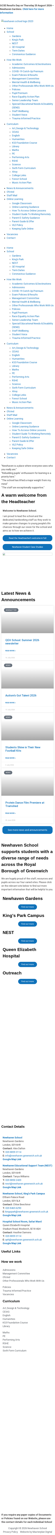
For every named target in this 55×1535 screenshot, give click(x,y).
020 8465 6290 (13, 1208)
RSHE (15, 160)
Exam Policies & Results (25, 75)
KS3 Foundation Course (24, 142)
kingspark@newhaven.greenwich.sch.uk (26, 1211)
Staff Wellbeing (20, 111)
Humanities (18, 139)
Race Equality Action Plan (25, 96)
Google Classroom (22, 203)
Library (15, 146)
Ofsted (10, 191)
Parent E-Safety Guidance (26, 217)
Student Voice (19, 114)
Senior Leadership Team (25, 100)
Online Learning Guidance (25, 207)
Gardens (16, 36)
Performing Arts (20, 157)
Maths (15, 150)
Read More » (10, 651)
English (16, 135)
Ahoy (14, 171)
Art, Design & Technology (25, 128)
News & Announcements (20, 188)
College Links (19, 175)
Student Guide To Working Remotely (31, 214)
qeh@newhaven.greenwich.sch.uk (23, 1239)
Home (10, 28)
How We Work (14, 59)
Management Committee (25, 78)
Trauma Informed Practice (26, 118)
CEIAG (15, 131)
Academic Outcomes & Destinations (31, 64)
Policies (16, 89)
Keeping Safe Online (23, 228)
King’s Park (18, 39)
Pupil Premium (20, 93)
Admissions (18, 67)
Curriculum (12, 124)
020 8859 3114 (13, 1152)
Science (16, 164)
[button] (27, 243)
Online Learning (15, 199)
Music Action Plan (21, 182)
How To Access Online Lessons (29, 210)
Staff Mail (12, 195)
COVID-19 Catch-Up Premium (27, 71)
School (10, 31)
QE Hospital (18, 47)
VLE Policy (17, 225)
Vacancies (12, 234)
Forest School (19, 179)
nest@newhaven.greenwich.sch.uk (24, 1183)
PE (13, 153)
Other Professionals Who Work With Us (33, 85)
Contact (11, 237)
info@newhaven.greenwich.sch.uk (23, 1155)
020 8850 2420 (13, 1180)
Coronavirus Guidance (24, 54)
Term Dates (18, 50)
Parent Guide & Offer (23, 221)
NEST (15, 43)
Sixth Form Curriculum (24, 168)
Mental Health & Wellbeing (26, 82)
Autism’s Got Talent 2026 (20, 695)
